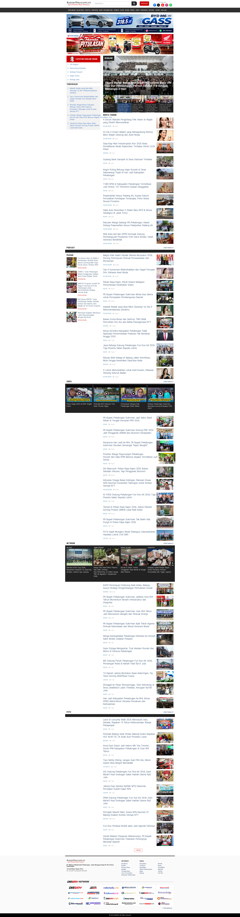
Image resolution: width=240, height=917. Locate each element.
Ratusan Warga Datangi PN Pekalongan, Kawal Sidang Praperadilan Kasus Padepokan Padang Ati (128, 224)
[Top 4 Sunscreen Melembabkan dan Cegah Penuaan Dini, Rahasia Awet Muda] (165, 273)
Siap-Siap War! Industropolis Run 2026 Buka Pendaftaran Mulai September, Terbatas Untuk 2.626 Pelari (129, 146)
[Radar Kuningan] (75, 898)
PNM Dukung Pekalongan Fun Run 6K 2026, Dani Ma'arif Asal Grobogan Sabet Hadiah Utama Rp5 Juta (127, 800)
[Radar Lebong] (111, 903)
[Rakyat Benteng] (146, 903)
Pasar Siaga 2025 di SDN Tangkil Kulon (79, 405)
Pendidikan (144, 10)
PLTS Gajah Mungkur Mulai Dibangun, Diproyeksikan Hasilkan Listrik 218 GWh (129, 533)
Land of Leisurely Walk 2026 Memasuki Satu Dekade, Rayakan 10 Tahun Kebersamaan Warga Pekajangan (127, 722)
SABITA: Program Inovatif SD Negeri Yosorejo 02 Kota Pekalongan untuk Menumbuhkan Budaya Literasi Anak (89, 288)
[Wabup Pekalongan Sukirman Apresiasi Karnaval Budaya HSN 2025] (160, 393)
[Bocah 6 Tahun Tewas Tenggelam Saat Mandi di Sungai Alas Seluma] (133, 557)
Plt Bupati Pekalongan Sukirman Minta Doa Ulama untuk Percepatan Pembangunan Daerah (128, 296)
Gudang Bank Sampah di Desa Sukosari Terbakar (127, 159)
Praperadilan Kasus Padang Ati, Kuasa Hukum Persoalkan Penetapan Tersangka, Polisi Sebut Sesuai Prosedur (126, 198)
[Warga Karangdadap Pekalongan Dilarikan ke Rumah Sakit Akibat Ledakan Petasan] (165, 639)
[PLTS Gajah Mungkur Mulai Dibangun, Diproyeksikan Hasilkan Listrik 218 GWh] (165, 535)
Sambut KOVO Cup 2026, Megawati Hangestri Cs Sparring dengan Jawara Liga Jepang (79, 569)
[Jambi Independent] (75, 893)
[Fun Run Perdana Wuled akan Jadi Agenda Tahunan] (165, 828)
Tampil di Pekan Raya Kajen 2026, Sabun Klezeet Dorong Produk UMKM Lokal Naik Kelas (83, 125)
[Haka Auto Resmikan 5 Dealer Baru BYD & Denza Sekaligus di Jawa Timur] (165, 213)
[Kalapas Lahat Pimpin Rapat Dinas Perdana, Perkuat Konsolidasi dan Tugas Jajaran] (160, 557)
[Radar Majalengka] (93, 898)
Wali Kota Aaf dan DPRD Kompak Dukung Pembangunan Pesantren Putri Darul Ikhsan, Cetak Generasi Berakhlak (128, 237)
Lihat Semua (168, 247)
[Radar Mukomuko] (75, 903)
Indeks (138, 850)
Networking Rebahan (77, 68)
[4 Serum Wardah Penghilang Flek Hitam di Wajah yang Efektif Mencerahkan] (165, 123)
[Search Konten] (134, 3)
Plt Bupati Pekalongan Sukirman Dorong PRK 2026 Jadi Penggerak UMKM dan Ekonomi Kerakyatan (128, 432)
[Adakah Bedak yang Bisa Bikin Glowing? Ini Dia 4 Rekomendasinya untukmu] (165, 310)
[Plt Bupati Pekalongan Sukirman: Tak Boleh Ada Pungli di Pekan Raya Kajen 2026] (165, 522)
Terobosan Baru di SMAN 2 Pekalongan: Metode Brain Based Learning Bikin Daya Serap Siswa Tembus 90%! (88, 261)
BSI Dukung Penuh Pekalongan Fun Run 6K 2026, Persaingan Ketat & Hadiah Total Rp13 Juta (128, 662)
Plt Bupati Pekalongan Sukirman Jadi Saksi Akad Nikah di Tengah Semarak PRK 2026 (127, 419)
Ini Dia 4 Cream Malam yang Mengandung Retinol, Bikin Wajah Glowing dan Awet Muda (128, 134)
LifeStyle (88, 10)
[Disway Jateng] (146, 893)
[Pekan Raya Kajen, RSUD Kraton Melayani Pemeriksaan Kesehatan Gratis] (165, 285)
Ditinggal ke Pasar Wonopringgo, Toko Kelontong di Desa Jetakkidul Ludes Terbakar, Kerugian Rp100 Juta (128, 687)
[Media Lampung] (129, 887)
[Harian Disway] (93, 887)
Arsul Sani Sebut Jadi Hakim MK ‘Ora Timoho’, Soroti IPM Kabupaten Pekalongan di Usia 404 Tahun (126, 748)
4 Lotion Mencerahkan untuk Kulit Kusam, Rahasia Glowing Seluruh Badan (128, 372)
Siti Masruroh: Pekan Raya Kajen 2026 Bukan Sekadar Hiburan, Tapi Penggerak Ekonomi (125, 470)
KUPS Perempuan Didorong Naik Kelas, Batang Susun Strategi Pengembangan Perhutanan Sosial (127, 587)
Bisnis (138, 10)
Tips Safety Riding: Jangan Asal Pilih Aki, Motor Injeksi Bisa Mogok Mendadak (127, 762)
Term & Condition (126, 873)
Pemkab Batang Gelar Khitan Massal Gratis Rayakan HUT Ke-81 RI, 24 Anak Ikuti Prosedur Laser (129, 736)
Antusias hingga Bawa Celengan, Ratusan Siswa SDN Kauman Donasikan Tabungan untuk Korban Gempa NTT (82, 108)
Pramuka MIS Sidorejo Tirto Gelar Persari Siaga (104, 405)
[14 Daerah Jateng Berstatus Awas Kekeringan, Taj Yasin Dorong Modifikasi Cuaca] (165, 676)
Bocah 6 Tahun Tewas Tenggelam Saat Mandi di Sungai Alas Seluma (133, 569)
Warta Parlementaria (106, 10)
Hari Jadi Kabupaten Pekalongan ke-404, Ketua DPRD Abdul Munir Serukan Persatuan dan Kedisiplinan (126, 701)
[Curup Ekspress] (164, 898)
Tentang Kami (125, 871)
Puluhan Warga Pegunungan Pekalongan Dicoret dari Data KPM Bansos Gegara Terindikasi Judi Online (90, 117)
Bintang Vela (73, 80)
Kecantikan (80, 10)
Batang (127, 10)
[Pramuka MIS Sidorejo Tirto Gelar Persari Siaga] (106, 393)
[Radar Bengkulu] (93, 903)
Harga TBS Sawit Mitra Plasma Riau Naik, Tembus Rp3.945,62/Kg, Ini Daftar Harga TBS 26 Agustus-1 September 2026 (106, 572)
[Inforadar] (111, 893)
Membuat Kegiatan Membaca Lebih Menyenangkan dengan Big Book (89, 315)
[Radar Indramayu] (146, 887)
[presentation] (172, 563)
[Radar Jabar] (129, 898)
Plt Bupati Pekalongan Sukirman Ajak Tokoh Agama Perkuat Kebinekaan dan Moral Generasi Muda (128, 625)
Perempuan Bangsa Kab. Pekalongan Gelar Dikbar (130, 405)
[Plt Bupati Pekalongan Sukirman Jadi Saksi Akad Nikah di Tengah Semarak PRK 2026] (165, 421)
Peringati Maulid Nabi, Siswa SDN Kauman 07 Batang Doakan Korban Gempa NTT (126, 814)
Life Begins (73, 64)
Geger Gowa (73, 76)
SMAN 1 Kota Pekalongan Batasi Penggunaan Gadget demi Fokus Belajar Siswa (88, 274)
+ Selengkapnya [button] (167, 908)
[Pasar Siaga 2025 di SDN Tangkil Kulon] (79, 393)
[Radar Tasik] (111, 887)
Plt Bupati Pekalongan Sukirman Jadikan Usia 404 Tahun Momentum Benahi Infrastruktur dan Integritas (128, 599)
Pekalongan (72, 10)
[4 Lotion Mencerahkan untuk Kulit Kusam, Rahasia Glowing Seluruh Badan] (165, 373)
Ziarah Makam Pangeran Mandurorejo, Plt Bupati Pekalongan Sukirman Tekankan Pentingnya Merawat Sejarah (127, 839)
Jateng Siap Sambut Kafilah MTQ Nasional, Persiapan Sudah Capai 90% (124, 788)
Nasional (151, 10)
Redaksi (123, 869)
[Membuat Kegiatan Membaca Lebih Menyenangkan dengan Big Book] (72, 317)
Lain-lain (164, 10)
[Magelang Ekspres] (164, 893)
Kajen (122, 10)
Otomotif (116, 10)
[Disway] (75, 887)
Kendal (132, 10)
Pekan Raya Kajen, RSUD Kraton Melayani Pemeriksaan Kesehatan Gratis (123, 284)
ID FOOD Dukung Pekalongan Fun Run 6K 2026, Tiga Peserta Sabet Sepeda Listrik (129, 496)
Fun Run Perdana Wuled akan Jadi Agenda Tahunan (129, 826)
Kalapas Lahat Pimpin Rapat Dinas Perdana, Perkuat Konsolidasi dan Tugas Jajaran (159, 569)
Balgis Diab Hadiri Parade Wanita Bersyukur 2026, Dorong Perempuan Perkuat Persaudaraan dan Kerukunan (128, 258)
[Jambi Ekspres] (93, 893)
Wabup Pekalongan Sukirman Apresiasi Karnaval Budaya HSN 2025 (160, 406)
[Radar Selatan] (164, 903)
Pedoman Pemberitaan (128, 875)
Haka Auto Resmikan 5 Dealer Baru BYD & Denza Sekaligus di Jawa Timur (127, 212)
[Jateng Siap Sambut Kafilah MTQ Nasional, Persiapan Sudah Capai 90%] (165, 789)
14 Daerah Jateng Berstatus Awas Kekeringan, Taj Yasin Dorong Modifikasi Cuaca (128, 675)
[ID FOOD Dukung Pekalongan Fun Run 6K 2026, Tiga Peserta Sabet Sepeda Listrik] (165, 498)
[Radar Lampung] (129, 893)
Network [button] (144, 3)
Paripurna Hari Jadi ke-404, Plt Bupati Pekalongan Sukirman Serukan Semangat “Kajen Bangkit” (128, 444)
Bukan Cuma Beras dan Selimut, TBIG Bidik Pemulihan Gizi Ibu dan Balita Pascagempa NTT (127, 321)
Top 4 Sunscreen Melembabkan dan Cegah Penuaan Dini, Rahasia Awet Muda (83, 99)
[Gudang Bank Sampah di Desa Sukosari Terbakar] (165, 161)
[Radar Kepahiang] (146, 898)
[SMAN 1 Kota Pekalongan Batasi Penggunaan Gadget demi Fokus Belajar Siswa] (72, 276)
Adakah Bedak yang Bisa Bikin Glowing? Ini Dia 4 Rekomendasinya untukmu (82, 90)
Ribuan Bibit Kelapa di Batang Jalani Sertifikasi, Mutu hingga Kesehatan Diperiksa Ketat (126, 359)
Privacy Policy (125, 867)
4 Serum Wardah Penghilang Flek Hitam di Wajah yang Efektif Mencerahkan (128, 121)
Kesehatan (95, 10)
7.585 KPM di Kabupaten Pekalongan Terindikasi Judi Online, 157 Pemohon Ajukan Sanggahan (127, 186)
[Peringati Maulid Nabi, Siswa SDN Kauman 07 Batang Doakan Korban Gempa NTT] (165, 815)
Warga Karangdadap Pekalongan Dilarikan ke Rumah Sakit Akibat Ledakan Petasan (129, 637)
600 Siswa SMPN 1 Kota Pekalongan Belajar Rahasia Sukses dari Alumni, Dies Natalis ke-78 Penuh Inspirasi (89, 302)
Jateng (157, 10)
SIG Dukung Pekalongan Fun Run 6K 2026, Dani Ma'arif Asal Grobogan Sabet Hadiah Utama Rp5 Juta (127, 774)
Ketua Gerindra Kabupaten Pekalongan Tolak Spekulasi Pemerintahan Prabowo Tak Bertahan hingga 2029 (126, 333)
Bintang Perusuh (75, 72)
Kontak (123, 866)
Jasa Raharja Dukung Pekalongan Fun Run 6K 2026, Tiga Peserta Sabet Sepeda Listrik (129, 347)
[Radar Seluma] (129, 903)
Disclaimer (124, 864)
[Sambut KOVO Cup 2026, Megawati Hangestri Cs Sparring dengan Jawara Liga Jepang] (79, 557)
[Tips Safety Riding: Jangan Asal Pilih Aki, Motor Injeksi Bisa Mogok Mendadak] (165, 763)
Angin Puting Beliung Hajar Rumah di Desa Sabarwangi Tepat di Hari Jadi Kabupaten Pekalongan (124, 172)
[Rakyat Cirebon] (164, 887)
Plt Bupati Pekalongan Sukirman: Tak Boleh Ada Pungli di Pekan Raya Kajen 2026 (126, 521)
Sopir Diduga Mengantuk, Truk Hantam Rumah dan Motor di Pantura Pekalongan (128, 650)
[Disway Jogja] (111, 898)
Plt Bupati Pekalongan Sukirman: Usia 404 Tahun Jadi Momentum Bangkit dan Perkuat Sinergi (127, 613)
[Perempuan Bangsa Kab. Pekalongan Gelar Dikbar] (133, 393)
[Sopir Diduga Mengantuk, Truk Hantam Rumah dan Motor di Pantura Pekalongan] (165, 651)
